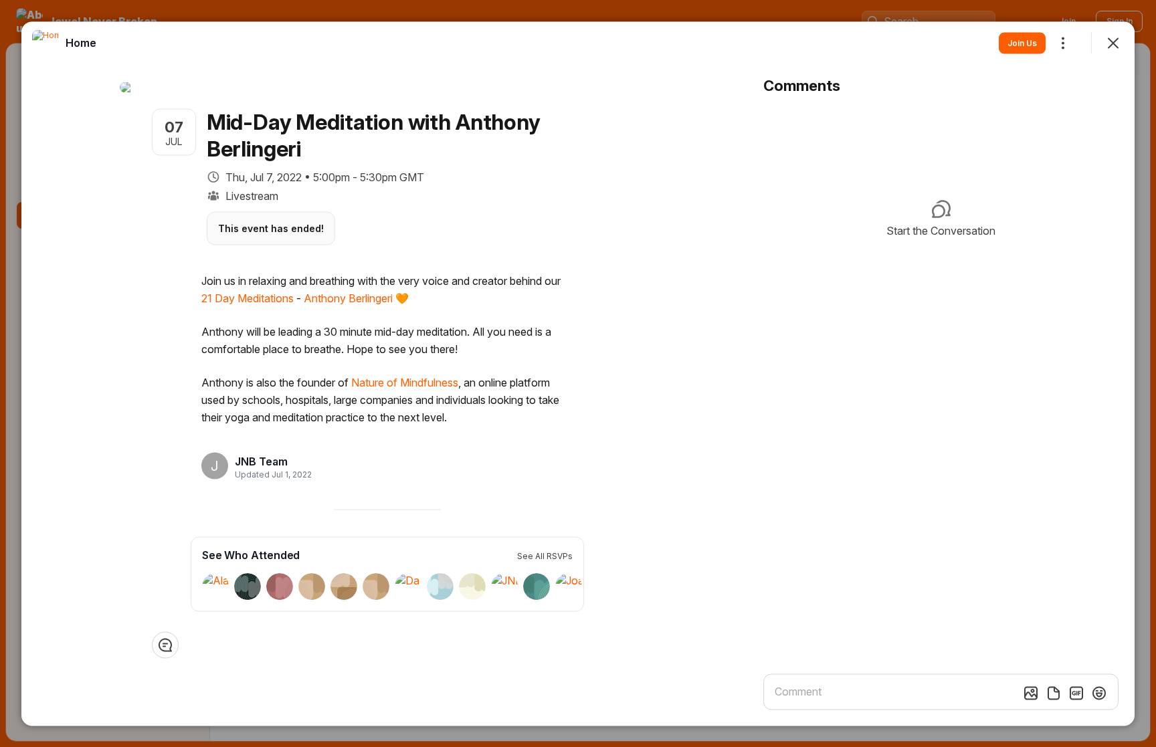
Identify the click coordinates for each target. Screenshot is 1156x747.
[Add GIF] (1076, 693)
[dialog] (578, 373)
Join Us (1022, 42)
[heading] (269, 461)
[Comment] (165, 644)
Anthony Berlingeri (348, 297)
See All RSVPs (545, 555)
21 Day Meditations (247, 297)
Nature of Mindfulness (404, 382)
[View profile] (45, 42)
